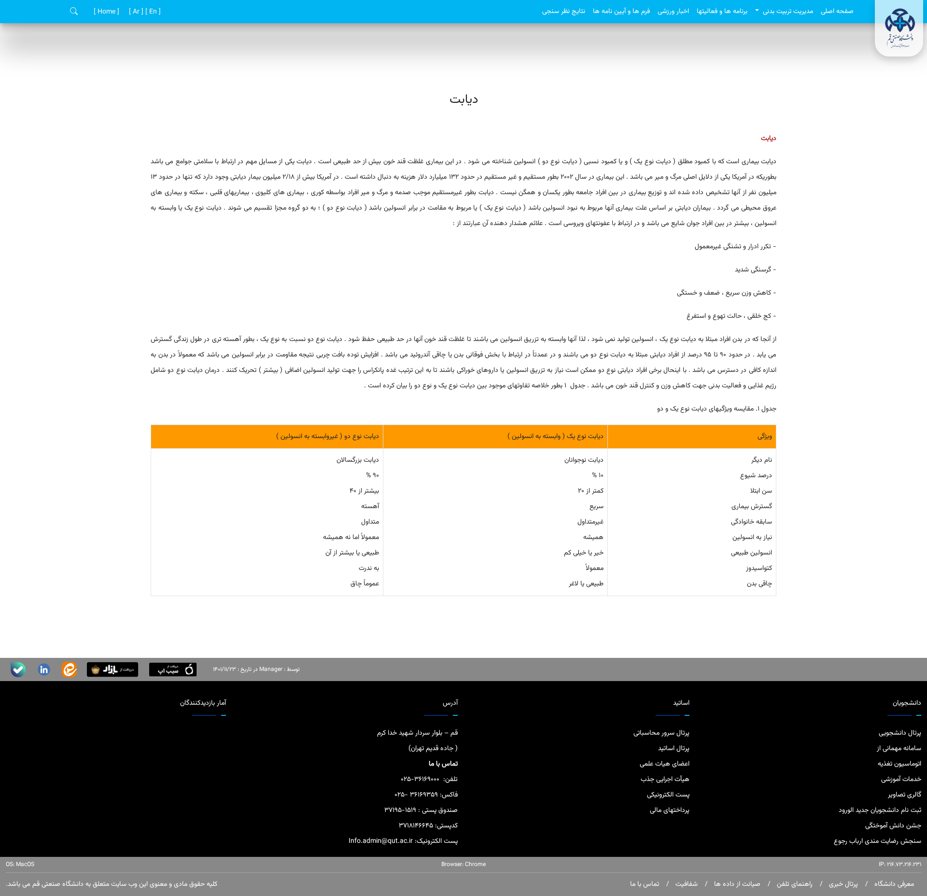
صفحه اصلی (837, 11)
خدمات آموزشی (901, 779)
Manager (270, 669)
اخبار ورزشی (673, 11)
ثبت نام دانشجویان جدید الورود (880, 810)
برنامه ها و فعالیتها (722, 11)
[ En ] (152, 12)
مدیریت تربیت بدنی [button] (787, 11)
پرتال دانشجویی (900, 733)
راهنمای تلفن (794, 884)
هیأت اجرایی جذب (665, 779)
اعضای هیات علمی (664, 764)
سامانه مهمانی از (899, 748)
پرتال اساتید (673, 748)
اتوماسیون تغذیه (899, 764)
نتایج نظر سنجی (563, 11)
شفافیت (686, 884)
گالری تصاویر (904, 795)
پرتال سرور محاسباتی (661, 733)
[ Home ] (105, 12)
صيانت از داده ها (736, 884)
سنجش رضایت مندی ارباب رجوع (877, 841)
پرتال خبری (842, 884)
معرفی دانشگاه (893, 884)
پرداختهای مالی (669, 810)
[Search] (74, 11)
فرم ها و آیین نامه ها (621, 11)
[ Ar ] (135, 12)
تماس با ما (644, 884)
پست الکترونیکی (668, 795)
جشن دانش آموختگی (893, 826)
